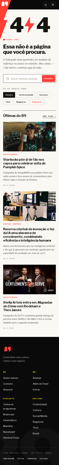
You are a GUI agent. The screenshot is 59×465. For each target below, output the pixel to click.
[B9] (5, 3)
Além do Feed (40, 383)
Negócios (21, 102)
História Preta (11, 437)
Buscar (49, 78)
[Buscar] (46, 5)
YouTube (43, 458)
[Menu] (53, 5)
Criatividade (26, 94)
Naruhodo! (9, 432)
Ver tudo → (49, 116)
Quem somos (10, 378)
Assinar (37, 378)
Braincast (8, 414)
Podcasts (37, 102)
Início (9, 94)
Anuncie (8, 389)
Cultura (43, 94)
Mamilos (8, 426)
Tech (8, 102)
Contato (8, 383)
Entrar (36, 389)
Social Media (40, 416)
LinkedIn (32, 458)
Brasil (36, 433)
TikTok (20, 458)
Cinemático (10, 420)
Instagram (8, 458)
